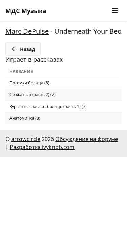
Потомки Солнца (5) (29, 83)
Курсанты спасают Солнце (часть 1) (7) (48, 106)
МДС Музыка (25, 11)
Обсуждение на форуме (86, 139)
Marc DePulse (27, 31)
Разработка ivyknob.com (42, 147)
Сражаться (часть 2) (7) (32, 94)
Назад (27, 49)
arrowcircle (25, 139)
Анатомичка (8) (24, 118)
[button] (115, 11)
